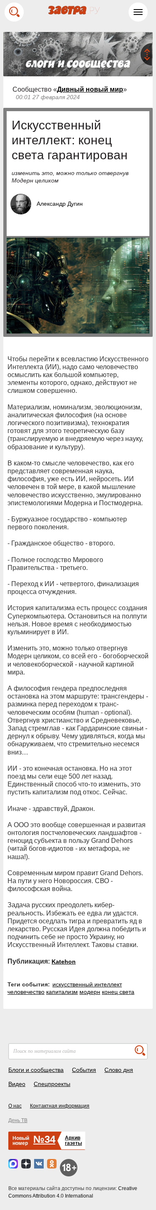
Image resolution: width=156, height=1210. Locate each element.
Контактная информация (59, 1106)
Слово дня (118, 1069)
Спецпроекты (52, 1084)
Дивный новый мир (90, 89)
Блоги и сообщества (36, 1069)
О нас (15, 1106)
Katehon (64, 961)
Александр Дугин (60, 203)
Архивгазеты (73, 1140)
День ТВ (17, 1120)
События (84, 1069)
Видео (16, 1084)
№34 (44, 1139)
